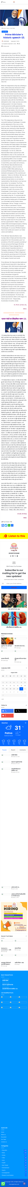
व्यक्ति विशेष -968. (19, 962)
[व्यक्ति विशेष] (6, 757)
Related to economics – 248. (6, 949)
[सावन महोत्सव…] (23, 1065)
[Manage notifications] (24, 1183)
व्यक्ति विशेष (14, 755)
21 (17, 688)
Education (4, 1150)
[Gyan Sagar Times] (14, 2)
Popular (4, 750)
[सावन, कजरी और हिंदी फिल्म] (14, 1009)
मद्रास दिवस (18, 948)
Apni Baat (12, 28)
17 (3, 688)
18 (6, 688)
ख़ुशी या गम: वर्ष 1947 (6, 646)
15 (21, 685)
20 (14, 688)
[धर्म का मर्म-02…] (6, 889)
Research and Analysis (7, 1175)
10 (3, 685)
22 (21, 688)
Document (3, 1137)
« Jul (2, 699)
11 (6, 685)
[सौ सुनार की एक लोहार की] (21, 653)
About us (3, 1134)
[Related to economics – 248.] (7, 943)
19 (10, 688)
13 (14, 685)
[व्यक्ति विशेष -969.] (5, 998)
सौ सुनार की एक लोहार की (20, 659)
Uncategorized (5, 1172)
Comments (23, 750)
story (3, 1160)
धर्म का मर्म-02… (15, 887)
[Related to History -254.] (23, 1004)
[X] (15, 556)
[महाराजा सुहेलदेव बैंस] (6, 764)
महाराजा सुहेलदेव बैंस (16, 762)
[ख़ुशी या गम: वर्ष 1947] (7, 641)
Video (3, 1157)
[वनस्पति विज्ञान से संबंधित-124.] (6, 826)
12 (10, 685)
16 (25, 685)
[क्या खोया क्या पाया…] (21, 641)
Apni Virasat (5, 1165)
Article (3, 1155)
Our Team (3, 1139)
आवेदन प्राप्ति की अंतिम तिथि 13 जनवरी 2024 (18, 895)
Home (4, 28)
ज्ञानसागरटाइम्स (6, 41)
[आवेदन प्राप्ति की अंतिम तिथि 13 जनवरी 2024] (6, 896)
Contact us (4, 1141)
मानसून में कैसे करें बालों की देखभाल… (6, 963)
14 (17, 685)
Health (3, 1162)
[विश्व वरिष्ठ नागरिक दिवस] (5, 1009)
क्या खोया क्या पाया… (20, 646)
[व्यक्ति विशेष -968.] (21, 957)
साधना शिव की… (5, 658)
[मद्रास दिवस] (21, 943)
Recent (13, 750)
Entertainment (5, 1167)
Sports (3, 1170)
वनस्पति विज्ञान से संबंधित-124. (15, 769)
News (8, 28)
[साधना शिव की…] (7, 653)
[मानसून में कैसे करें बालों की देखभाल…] (7, 957)
